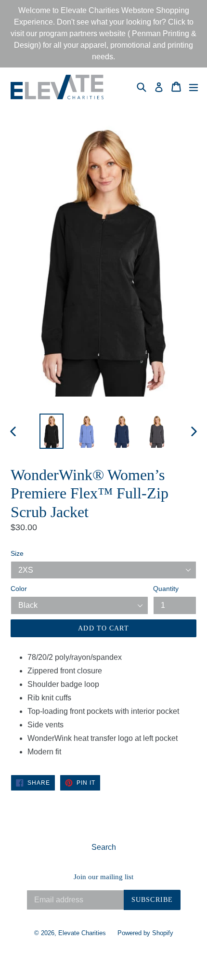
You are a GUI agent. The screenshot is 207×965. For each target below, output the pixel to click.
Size (17, 553)
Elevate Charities (82, 933)
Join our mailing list (103, 877)
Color (19, 588)
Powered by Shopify (145, 933)
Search (103, 847)
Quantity (166, 588)
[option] (51, 431)
